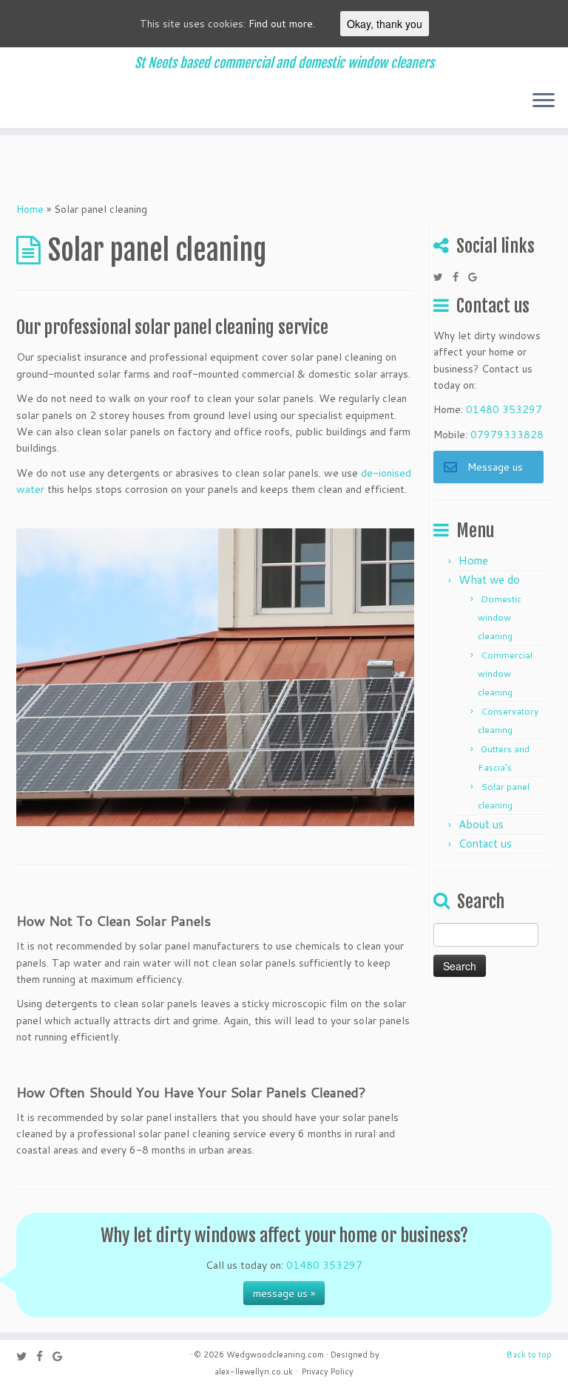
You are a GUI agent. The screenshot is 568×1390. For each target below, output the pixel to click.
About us (481, 824)
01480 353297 (504, 409)
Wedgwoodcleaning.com (275, 1354)
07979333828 (507, 434)
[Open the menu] (543, 101)
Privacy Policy (328, 1371)
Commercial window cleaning (505, 673)
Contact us (485, 843)
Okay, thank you (384, 23)
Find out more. (281, 23)
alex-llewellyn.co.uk (253, 1371)
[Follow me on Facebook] (460, 277)
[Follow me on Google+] (477, 277)
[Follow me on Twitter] (443, 277)
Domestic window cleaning (499, 617)
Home (30, 209)
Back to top (529, 1354)
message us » (284, 1293)
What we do (489, 579)
